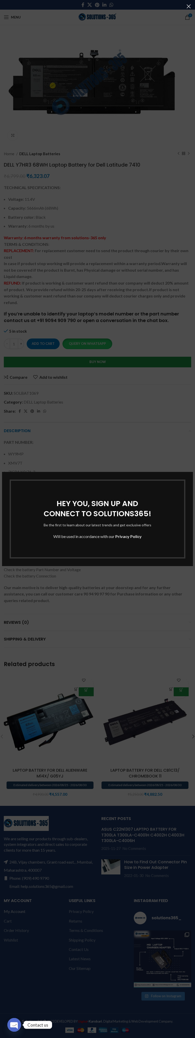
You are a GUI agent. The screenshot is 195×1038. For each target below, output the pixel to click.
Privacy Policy (128, 536)
